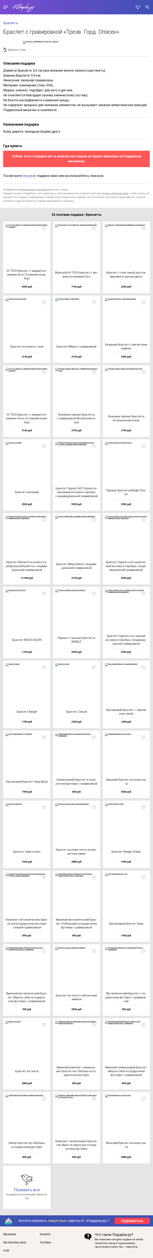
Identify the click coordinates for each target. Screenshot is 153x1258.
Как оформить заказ (14, 1242)
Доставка (45, 1242)
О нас (6, 1250)
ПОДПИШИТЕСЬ (132, 1221)
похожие (29, 176)
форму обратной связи (115, 193)
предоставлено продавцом (34, 189)
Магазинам (9, 1234)
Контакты (45, 1234)
